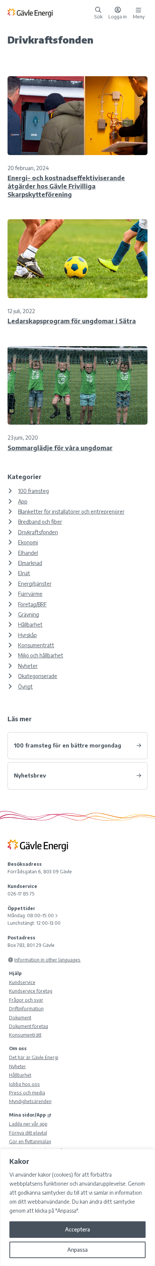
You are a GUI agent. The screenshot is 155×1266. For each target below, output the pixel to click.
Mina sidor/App (27, 1115)
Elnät (24, 573)
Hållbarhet (30, 624)
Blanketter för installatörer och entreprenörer (71, 511)
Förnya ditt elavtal (28, 1133)
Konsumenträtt (36, 645)
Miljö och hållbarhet (40, 655)
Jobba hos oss (24, 1084)
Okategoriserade (37, 676)
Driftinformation (26, 1008)
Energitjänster (35, 583)
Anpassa (77, 1249)
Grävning (28, 614)
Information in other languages (47, 960)
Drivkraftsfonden (38, 532)
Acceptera (77, 1229)
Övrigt (25, 686)
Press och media (27, 1093)
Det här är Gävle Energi (33, 1057)
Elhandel (28, 553)
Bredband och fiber (40, 521)
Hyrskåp (27, 635)
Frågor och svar (26, 1000)
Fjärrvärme (30, 594)
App (22, 501)
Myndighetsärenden (30, 1101)
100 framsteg (33, 491)
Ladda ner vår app (28, 1124)
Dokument (20, 1017)
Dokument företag (28, 1026)
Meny (138, 16)
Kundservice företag (30, 991)
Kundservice (22, 982)
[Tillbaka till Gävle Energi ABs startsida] (49, 12)
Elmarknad (30, 563)
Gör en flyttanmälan (30, 1141)
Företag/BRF (32, 604)
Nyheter (28, 666)
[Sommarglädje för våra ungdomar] (77, 385)
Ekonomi (28, 542)
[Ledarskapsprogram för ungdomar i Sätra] (77, 258)
